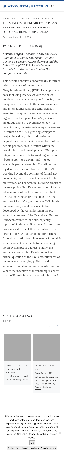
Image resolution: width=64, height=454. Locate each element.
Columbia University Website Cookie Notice (32, 448)
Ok (32, 442)
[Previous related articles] (49, 325)
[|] (25, 6)
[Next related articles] (57, 325)
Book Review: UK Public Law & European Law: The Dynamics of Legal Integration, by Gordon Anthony (46, 380)
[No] (59, 433)
